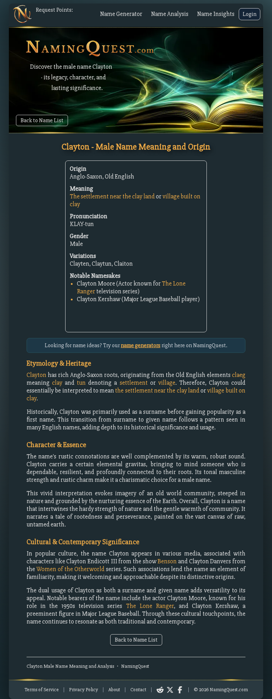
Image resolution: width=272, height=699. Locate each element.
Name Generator (121, 14)
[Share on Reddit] (160, 689)
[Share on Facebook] (179, 689)
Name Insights (215, 14)
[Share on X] (170, 689)
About (114, 690)
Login (249, 14)
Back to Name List (42, 120)
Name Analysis (169, 14)
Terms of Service (41, 690)
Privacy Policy (83, 690)
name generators (140, 345)
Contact (138, 690)
